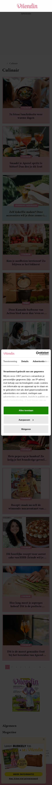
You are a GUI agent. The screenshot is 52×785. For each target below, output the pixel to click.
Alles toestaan (26, 410)
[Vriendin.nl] (27, 5)
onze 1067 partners (20, 376)
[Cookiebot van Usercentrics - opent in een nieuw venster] (37, 353)
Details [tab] (24, 361)
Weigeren (26, 429)
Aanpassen (24, 419)
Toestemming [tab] (10, 361)
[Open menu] (7, 6)
